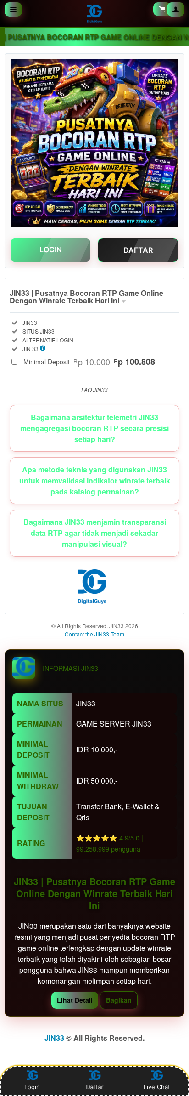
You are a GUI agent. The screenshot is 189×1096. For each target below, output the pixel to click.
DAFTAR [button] (138, 250)
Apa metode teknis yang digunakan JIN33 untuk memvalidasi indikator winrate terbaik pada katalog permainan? (94, 480)
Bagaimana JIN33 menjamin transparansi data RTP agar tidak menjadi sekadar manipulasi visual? (94, 533)
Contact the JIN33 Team (94, 634)
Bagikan (119, 1000)
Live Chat (157, 1086)
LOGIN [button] (50, 249)
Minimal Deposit (89, 362)
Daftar (95, 1086)
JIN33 (54, 1038)
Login (32, 1086)
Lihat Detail (75, 1000)
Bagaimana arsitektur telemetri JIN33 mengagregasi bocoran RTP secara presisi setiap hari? (94, 428)
